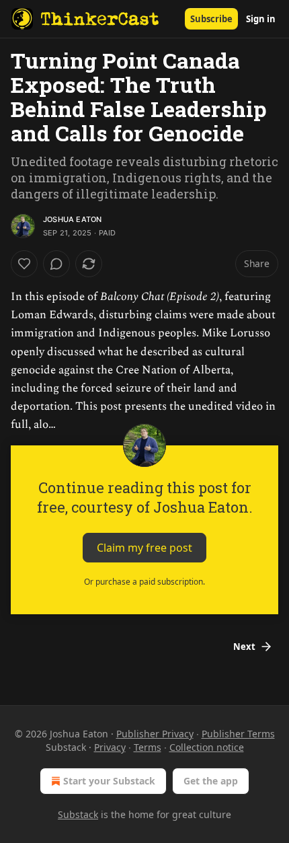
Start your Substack (109, 780)
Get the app (210, 780)
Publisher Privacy (155, 733)
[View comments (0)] (56, 263)
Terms (147, 747)
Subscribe (211, 19)
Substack (78, 814)
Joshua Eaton (72, 219)
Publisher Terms (238, 733)
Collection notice (206, 747)
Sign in (261, 19)
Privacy (110, 747)
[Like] (24, 263)
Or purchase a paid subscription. (144, 581)
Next (244, 646)
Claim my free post (144, 547)
